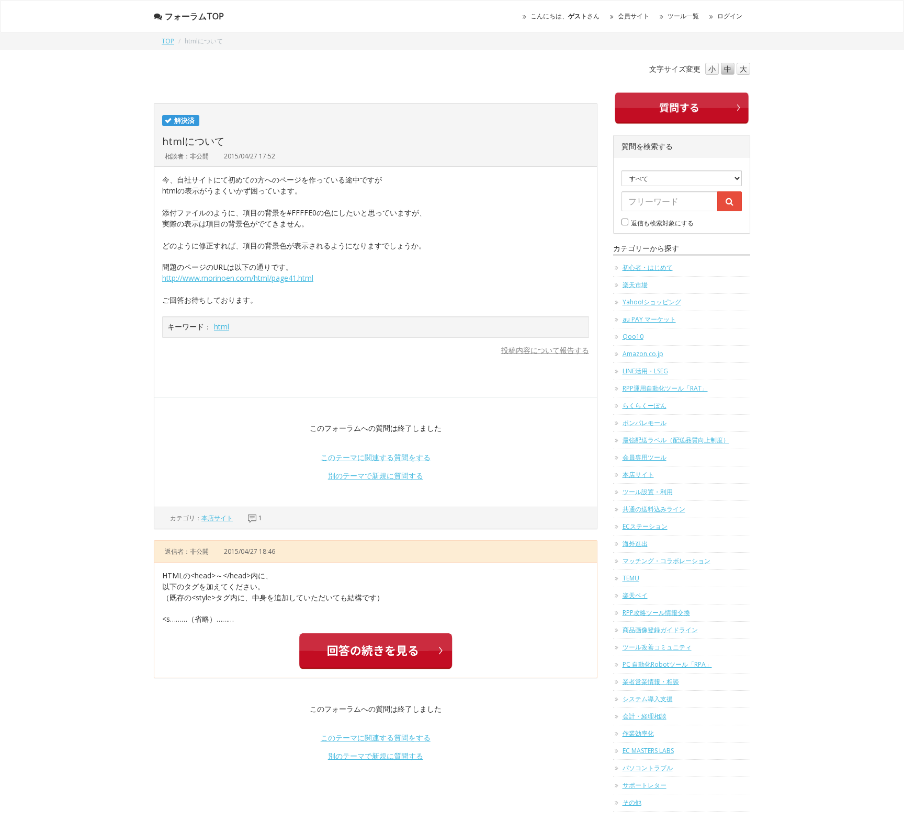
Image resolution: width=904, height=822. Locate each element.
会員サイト (633, 16)
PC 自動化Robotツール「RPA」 (667, 664)
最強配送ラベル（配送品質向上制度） (676, 440)
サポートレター (644, 785)
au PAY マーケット (649, 319)
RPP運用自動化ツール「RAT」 (665, 388)
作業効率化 (638, 733)
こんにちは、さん (565, 16)
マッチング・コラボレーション (666, 560)
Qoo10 (633, 336)
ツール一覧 (683, 16)
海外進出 (635, 543)
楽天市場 (635, 284)
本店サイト (217, 517)
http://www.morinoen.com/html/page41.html (237, 278)
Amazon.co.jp (643, 353)
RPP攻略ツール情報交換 (656, 612)
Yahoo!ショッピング (652, 302)
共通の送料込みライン (654, 509)
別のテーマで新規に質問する (375, 476)
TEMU (631, 578)
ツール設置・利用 (648, 491)
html (221, 327)
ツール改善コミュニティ (657, 647)
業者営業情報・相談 (651, 681)
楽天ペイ (635, 595)
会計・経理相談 (644, 716)
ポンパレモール (644, 422)
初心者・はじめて (648, 267)
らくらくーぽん (644, 405)
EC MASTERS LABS (648, 750)
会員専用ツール (644, 457)
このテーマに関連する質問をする (376, 457)
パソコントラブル (648, 767)
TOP (168, 41)
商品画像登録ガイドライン (660, 629)
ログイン (729, 16)
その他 (632, 802)
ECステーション (645, 526)
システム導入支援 (648, 698)
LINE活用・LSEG (645, 371)
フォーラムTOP (194, 16)
